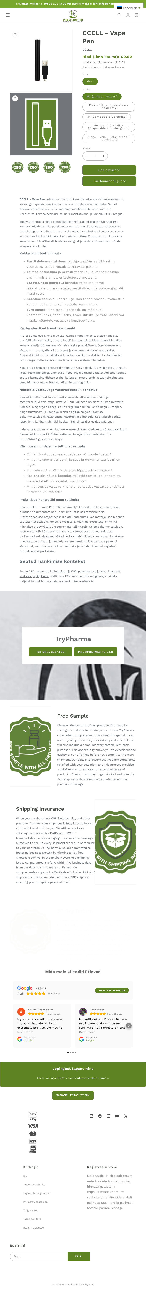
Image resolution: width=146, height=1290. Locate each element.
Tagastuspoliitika (34, 1184)
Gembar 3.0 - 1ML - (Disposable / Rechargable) (108, 127)
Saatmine (89, 67)
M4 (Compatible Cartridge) (107, 116)
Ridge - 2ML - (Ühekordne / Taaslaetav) (109, 138)
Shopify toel (86, 1284)
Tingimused (31, 1210)
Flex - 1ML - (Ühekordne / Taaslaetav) (109, 106)
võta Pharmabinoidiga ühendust (42, 372)
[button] (8, 15)
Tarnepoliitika (32, 1219)
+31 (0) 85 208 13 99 (50, 651)
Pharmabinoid (70, 1284)
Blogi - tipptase (33, 1227)
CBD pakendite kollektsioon (48, 571)
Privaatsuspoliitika (35, 1201)
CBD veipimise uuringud (109, 367)
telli (79, 1256)
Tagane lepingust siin (37, 1193)
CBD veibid (83, 367)
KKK (25, 1175)
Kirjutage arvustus (112, 990)
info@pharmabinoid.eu (95, 651)
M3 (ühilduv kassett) (102, 96)
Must (90, 81)
